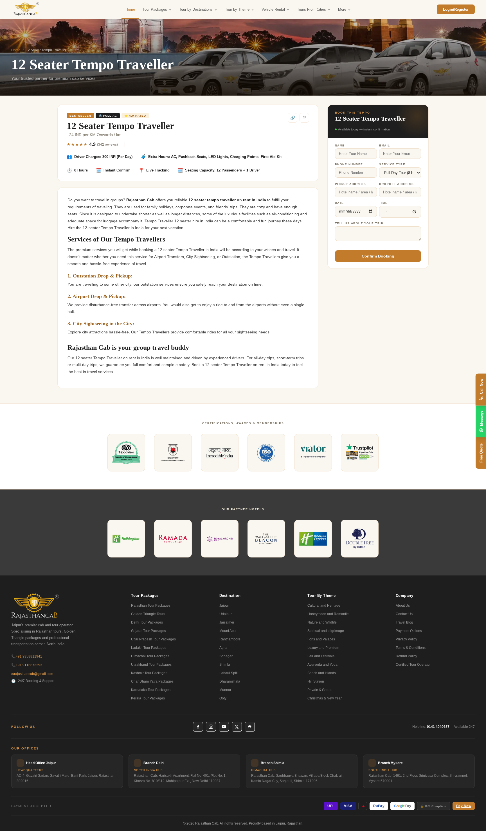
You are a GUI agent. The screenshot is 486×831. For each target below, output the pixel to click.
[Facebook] (198, 727)
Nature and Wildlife (322, 622)
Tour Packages (155, 9)
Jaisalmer (226, 622)
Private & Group (319, 690)
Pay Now (463, 806)
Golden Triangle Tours (148, 614)
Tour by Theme (237, 9)
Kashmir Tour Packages (149, 673)
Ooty (222, 698)
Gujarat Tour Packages (148, 631)
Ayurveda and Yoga (322, 665)
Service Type (392, 164)
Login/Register (456, 9)
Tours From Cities (311, 9)
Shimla (224, 665)
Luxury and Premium (323, 648)
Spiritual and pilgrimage (325, 631)
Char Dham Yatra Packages (152, 681)
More (342, 9)
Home (130, 9)
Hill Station (315, 681)
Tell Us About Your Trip (359, 223)
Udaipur (225, 614)
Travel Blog (404, 622)
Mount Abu (227, 631)
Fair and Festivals (320, 656)
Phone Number (349, 164)
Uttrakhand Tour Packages (151, 665)
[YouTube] (224, 727)
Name (340, 145)
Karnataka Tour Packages (150, 690)
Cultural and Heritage (323, 606)
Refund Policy (406, 656)
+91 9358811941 (26, 656)
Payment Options (409, 631)
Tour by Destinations (196, 9)
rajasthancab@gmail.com (32, 674)
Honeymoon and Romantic (327, 614)
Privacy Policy (406, 639)
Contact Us (404, 614)
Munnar (225, 690)
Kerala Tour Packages (148, 698)
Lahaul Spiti (228, 673)
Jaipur (224, 606)
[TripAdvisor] (250, 727)
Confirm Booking (378, 256)
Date (339, 202)
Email (384, 145)
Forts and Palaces (321, 639)
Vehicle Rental (273, 9)
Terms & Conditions (411, 648)
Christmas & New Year (324, 698)
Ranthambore (229, 639)
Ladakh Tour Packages (148, 648)
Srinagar (226, 656)
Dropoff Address (396, 184)
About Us (403, 606)
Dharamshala (229, 681)
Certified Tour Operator (413, 665)
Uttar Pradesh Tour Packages (153, 639)
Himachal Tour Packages (150, 656)
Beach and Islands (321, 673)
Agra (223, 648)
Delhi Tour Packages (147, 622)
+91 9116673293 (26, 665)
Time (383, 202)
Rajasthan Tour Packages (150, 606)
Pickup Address (350, 184)
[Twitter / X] (237, 727)
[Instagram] (211, 727)
